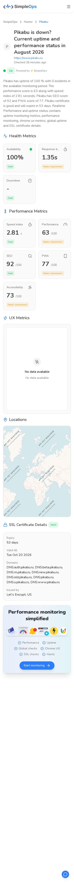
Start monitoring (34, 665)
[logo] (20, 6)
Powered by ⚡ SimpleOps (31, 70)
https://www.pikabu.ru (28, 58)
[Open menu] (68, 6)
